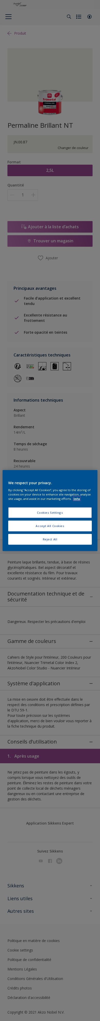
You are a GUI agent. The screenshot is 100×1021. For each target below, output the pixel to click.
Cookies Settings (50, 512)
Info (77, 499)
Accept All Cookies (50, 526)
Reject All (50, 539)
